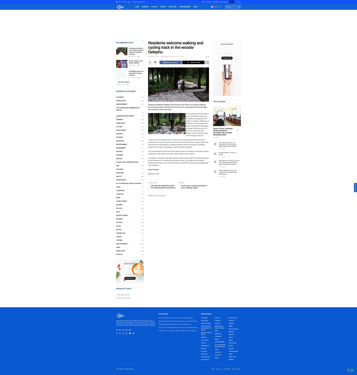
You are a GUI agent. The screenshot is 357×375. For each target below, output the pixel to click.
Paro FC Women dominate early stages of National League (176, 318)
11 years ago (133, 77)
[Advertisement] (178, 24)
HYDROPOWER (121, 180)
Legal (118, 187)
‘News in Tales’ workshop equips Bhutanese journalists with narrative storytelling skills (223, 131)
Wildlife (119, 254)
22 (139, 56)
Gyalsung (119, 169)
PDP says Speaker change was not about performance (175, 324)
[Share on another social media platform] (207, 62)
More (195, 7)
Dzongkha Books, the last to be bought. (227, 153)
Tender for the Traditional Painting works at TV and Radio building (178, 327)
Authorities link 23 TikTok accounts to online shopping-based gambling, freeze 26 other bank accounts (229, 162)
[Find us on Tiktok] (133, 333)
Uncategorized (121, 244)
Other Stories (165, 56)
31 (140, 77)
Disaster (119, 134)
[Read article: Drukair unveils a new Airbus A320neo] (121, 64)
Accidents (120, 97)
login (153, 195)
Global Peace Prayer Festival (127, 162)
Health (118, 176)
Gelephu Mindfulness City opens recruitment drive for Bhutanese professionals (228, 172)
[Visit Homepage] (120, 6)
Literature (120, 190)
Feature (119, 151)
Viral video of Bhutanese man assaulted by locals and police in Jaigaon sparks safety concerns (228, 144)
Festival (119, 158)
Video (118, 247)
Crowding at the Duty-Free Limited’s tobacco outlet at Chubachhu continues (136, 51)
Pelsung (119, 205)
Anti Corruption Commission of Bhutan (128, 109)
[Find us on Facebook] (119, 2)
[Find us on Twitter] (121, 2)
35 (129, 84)
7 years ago (133, 65)
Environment (121, 148)
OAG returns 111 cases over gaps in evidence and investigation (177, 331)
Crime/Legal (120, 123)
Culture (119, 127)
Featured (119, 155)
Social (118, 226)
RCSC (118, 212)
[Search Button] (239, 6)
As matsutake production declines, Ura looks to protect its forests (178, 321)
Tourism (119, 240)
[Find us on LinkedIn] (128, 2)
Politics (154, 7)
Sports (163, 7)
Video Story (120, 251)
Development (121, 130)
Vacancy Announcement (123, 298)
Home (137, 7)
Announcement (184, 7)
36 (139, 65)
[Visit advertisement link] (130, 271)
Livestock (120, 194)
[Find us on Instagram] (124, 2)
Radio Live (217, 7)
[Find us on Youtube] (117, 2)
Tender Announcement (123, 294)
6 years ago (133, 56)
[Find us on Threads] (126, 2)
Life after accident (123, 82)
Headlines (120, 173)
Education (172, 7)
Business (145, 7)
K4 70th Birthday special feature (128, 183)
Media (118, 198)
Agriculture (121, 101)
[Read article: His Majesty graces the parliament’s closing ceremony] (121, 74)
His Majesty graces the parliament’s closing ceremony (136, 73)
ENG (232, 2)
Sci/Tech (119, 222)
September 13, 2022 (153, 56)
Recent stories (122, 215)
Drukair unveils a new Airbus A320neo (136, 62)
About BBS (215, 2)
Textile (119, 237)
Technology (120, 233)
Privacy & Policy (223, 2)
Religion (119, 219)
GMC (203, 2)
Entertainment (121, 144)
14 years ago (122, 84)
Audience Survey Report (125, 116)
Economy (119, 137)
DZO (238, 2)
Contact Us (209, 2)
